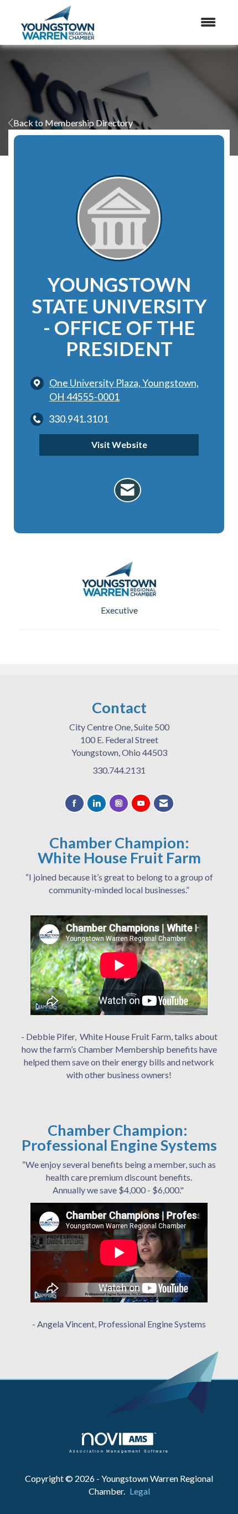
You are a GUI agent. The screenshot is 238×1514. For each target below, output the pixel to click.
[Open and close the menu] (179, 22)
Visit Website (119, 444)
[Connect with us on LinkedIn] (96, 803)
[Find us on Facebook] (74, 803)
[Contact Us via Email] (163, 803)
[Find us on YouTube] (141, 803)
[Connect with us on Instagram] (118, 803)
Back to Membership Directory (73, 122)
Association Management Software (119, 1451)
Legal (140, 1491)
